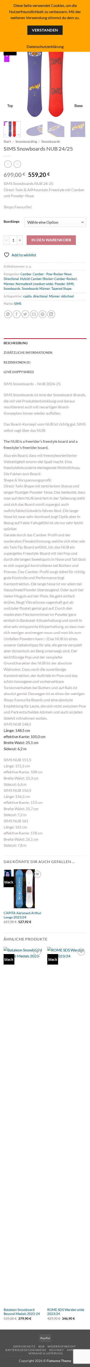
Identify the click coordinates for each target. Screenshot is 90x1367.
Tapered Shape (61, 288)
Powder (60, 284)
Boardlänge (11, 221)
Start (7, 141)
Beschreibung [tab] (16, 343)
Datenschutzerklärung (45, 46)
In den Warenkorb (51, 240)
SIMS (70, 284)
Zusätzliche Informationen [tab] (28, 352)
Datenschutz (24, 1346)
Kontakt (56, 1350)
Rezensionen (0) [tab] (17, 362)
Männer (9, 284)
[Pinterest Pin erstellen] (43, 314)
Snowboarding (26, 141)
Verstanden (45, 30)
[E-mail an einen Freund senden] (34, 314)
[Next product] (8, 164)
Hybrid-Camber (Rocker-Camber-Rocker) (48, 279)
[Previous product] (17, 164)
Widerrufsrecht (62, 1346)
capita (27, 296)
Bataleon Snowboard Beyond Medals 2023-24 (22, 1312)
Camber (25, 274)
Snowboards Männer (36, 288)
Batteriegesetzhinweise (26, 1350)
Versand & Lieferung (45, 1353)
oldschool (67, 296)
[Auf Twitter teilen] (25, 314)
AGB (41, 1346)
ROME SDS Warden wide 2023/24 (65, 1312)
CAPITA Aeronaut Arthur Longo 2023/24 (23, 915)
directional (40, 296)
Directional (11, 279)
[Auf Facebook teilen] (17, 314)
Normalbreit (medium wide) (34, 284)
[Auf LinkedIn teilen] (51, 314)
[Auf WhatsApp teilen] (8, 314)
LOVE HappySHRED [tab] (19, 372)
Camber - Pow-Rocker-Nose (52, 274)
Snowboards (51, 141)
